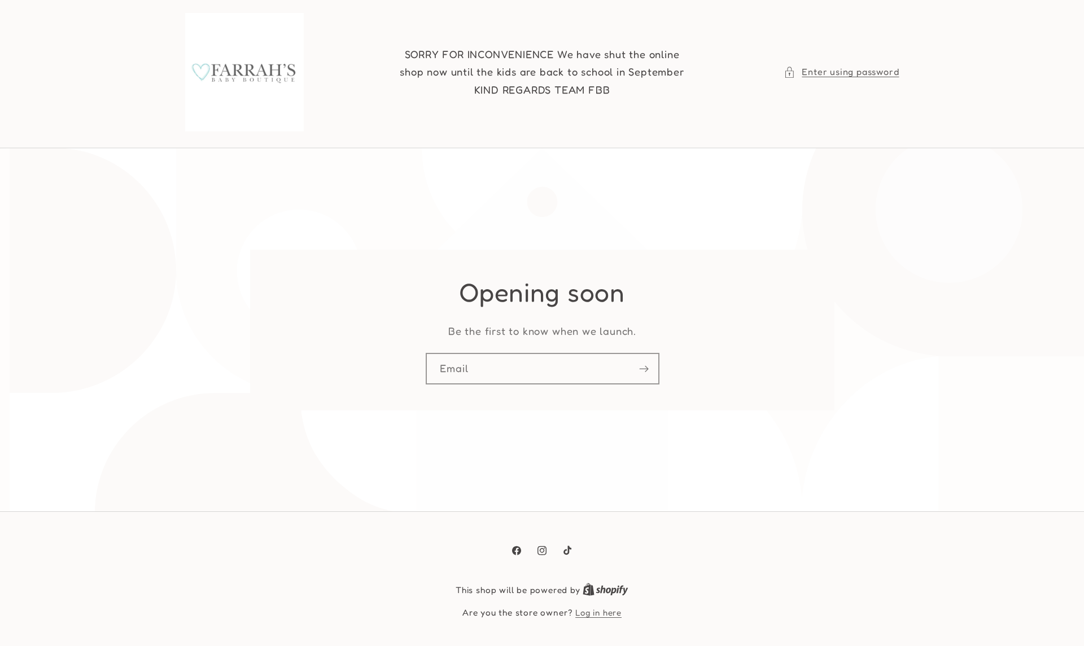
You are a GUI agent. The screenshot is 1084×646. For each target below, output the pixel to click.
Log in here (598, 612)
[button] (841, 71)
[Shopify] (605, 590)
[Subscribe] (643, 368)
